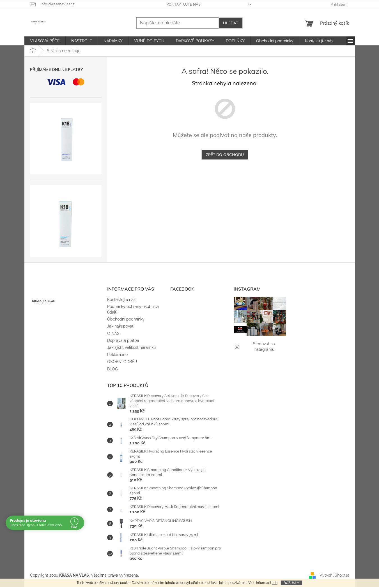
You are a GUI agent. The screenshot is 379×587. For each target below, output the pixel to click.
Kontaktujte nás (184, 4)
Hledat (230, 22)
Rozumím (291, 583)
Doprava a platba (123, 340)
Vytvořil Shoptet (334, 575)
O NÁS (113, 333)
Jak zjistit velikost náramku (131, 347)
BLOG (112, 369)
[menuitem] (44, 40)
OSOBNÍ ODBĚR (122, 361)
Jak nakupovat (120, 326)
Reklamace (117, 354)
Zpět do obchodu (225, 154)
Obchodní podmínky (125, 319)
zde (274, 583)
